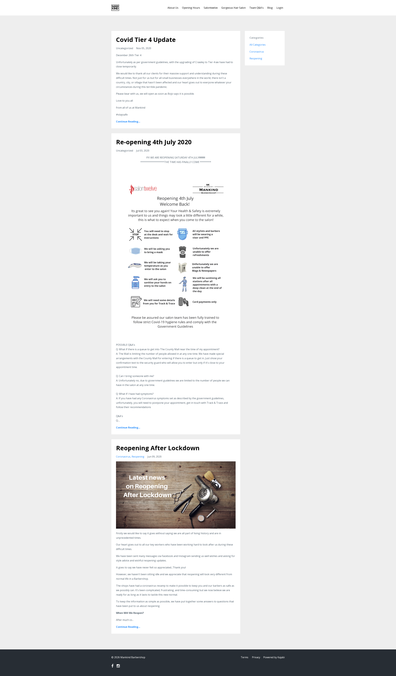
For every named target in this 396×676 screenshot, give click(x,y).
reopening (138, 456)
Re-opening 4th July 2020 (154, 142)
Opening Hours (191, 7)
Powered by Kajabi (274, 657)
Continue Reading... (128, 121)
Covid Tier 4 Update (146, 39)
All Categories (258, 44)
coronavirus (123, 456)
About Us (173, 7)
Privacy (256, 657)
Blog (270, 7)
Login (279, 7)
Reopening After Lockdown (158, 448)
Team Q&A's (256, 7)
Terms (244, 657)
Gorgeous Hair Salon (233, 7)
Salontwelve (211, 7)
